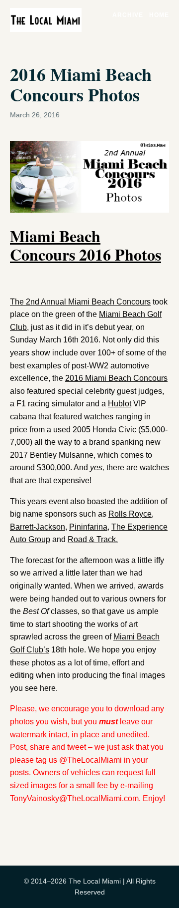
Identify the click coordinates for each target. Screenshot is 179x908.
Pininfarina (88, 527)
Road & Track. (93, 539)
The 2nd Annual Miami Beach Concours (80, 302)
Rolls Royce (130, 514)
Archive (127, 14)
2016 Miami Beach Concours (116, 378)
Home (159, 14)
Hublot (119, 403)
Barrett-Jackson (37, 527)
